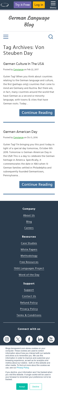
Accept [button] (22, 386)
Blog (29, 221)
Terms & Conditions (29, 315)
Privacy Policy (23, 367)
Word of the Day (29, 274)
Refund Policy (29, 302)
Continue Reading (37, 113)
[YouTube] (51, 339)
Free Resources (29, 262)
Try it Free (22, 4)
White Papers (29, 249)
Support (29, 290)
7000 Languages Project (29, 268)
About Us (29, 215)
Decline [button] (35, 386)
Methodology (29, 255)
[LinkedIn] (40, 339)
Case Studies (29, 243)
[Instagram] (6, 339)
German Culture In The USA (23, 64)
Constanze (18, 69)
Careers (29, 228)
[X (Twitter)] (18, 339)
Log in (38, 4)
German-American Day (20, 132)
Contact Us (29, 296)
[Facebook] (29, 339)
